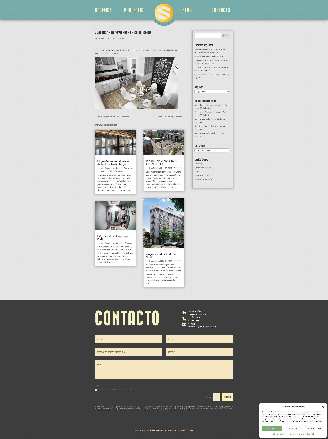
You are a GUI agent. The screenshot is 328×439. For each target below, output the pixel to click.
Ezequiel (197, 112)
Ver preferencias (314, 428)
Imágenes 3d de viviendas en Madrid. (112, 237)
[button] (323, 406)
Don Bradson (200, 126)
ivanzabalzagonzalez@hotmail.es (202, 326)
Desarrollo (128, 168)
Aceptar (271, 428)
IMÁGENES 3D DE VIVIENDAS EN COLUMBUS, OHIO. (161, 162)
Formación (101, 171)
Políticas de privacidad (296, 434)
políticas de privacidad (124, 389)
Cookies (190, 430)
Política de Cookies (279, 434)
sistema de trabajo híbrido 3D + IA (208, 56)
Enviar (227, 397)
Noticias (110, 171)
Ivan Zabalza (102, 38)
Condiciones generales (155, 430)
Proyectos (121, 38)
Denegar (293, 428)
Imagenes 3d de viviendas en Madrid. (161, 255)
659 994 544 (193, 320)
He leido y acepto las (115, 389)
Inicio (196, 171)
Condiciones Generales (203, 167)
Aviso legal (310, 434)
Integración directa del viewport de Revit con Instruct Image (113, 162)
